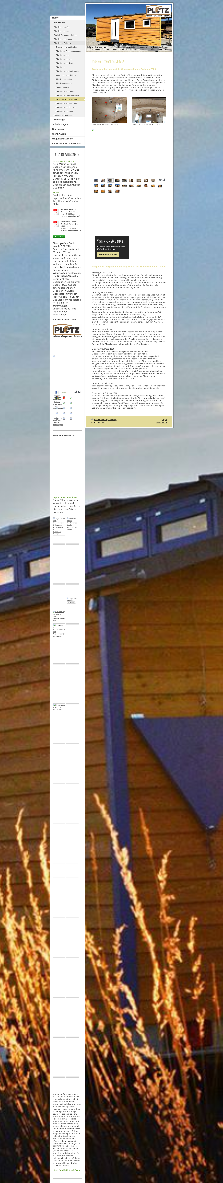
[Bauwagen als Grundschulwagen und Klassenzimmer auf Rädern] (72, 970)
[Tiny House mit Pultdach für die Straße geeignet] (59, 810)
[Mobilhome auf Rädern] (59, 597)
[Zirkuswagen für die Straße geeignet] (72, 823)
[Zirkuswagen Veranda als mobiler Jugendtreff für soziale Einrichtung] (72, 610)
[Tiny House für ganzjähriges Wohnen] (59, 943)
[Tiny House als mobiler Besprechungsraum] (72, 863)
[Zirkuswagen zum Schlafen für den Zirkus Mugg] (59, 743)
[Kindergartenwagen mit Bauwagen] (72, 757)
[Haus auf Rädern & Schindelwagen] (59, 677)
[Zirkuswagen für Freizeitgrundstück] (59, 823)
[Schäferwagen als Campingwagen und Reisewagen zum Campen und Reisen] (59, 1037)
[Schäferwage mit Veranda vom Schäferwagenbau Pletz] (59, 616)
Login (164, 419)
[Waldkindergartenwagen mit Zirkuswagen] (72, 890)
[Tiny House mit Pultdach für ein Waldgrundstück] (59, 863)
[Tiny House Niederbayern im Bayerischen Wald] (59, 1023)
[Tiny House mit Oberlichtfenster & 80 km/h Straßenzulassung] (59, 650)
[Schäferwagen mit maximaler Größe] (72, 743)
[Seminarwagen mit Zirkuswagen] (72, 917)
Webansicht (161, 422)
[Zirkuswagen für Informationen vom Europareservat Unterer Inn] (59, 584)
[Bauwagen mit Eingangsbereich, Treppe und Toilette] (59, 837)
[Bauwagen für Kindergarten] (72, 677)
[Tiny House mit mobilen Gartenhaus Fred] (72, 717)
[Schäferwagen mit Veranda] (72, 797)
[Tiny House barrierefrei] (72, 730)
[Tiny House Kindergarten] (72, 1010)
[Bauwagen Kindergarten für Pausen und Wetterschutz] (72, 943)
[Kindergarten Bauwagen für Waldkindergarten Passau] (59, 997)
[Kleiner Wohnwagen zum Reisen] (72, 837)
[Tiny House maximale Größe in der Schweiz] (59, 917)
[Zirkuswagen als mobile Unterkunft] (59, 663)
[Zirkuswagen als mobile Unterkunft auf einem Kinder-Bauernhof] (72, 557)
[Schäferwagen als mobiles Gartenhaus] (72, 530)
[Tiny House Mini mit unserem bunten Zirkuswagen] (59, 707)
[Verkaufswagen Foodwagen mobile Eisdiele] (59, 783)
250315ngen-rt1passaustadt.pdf (68, 227)
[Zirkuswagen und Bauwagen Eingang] (59, 690)
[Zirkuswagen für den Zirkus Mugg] (59, 637)
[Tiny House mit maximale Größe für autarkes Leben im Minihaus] (59, 557)
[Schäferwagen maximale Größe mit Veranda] (72, 783)
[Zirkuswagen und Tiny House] (59, 890)
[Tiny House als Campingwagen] (59, 544)
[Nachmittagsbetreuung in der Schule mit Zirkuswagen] (72, 850)
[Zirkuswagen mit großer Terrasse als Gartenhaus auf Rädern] (59, 526)
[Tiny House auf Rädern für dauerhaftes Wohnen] (72, 903)
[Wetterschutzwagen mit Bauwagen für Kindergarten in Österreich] (72, 1023)
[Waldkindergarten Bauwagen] (72, 930)
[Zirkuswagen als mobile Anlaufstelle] (72, 770)
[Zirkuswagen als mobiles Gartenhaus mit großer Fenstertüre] (72, 584)
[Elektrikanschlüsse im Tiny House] (109, 110)
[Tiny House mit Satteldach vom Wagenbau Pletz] (59, 770)
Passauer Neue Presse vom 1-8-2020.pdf (69, 213)
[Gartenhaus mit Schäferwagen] (72, 983)
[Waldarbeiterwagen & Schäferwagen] (72, 650)
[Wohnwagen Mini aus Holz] (72, 997)
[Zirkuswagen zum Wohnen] (59, 730)
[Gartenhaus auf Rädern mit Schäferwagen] (59, 930)
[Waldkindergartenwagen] (59, 630)
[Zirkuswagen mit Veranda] (72, 637)
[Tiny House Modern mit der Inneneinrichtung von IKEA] (59, 570)
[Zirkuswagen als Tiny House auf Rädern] (72, 544)
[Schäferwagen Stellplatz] (59, 983)
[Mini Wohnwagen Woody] (59, 717)
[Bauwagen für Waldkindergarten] (72, 810)
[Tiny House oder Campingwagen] (72, 623)
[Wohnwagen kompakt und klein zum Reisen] (59, 797)
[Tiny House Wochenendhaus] (72, 524)
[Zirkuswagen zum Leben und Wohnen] (59, 903)
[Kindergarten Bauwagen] (59, 757)
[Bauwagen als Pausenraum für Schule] (59, 850)
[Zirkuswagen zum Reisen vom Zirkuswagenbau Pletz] (72, 600)
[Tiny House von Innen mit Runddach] (149, 110)
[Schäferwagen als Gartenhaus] (59, 957)
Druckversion (100, 419)
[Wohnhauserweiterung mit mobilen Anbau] (72, 703)
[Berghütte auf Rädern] (72, 877)
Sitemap (112, 419)
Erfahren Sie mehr (108, 254)
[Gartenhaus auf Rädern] (72, 663)
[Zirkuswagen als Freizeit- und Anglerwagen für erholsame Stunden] (72, 570)
